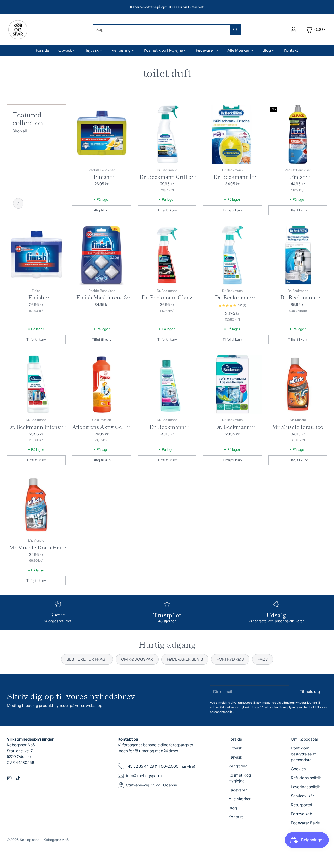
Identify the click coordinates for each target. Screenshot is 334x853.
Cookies (298, 768)
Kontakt (236, 816)
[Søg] (235, 29)
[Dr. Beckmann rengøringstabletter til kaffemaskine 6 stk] (297, 255)
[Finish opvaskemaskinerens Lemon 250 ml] (101, 134)
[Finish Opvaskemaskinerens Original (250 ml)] (36, 255)
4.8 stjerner (167, 621)
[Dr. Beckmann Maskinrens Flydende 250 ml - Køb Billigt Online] (167, 384)
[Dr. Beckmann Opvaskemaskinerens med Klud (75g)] (232, 384)
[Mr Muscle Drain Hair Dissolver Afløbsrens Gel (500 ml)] (36, 505)
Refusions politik (306, 777)
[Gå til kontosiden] (294, 30)
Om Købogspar (304, 739)
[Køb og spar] (18, 30)
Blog (233, 807)
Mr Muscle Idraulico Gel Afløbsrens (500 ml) (298, 430)
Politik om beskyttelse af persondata (303, 753)
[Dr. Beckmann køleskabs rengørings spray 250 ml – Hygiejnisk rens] (232, 255)
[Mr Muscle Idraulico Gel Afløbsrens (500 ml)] (297, 384)
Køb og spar (29, 840)
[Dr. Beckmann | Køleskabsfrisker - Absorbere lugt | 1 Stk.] (232, 134)
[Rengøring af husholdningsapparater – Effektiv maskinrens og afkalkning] (18, 203)
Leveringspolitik (305, 786)
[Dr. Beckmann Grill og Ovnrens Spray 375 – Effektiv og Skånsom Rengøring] (167, 134)
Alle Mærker (240, 798)
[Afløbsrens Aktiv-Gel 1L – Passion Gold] (101, 384)
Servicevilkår (302, 795)
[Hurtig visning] (124, 111)
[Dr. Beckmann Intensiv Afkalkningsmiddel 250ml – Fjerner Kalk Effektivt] (36, 384)
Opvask (235, 747)
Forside (235, 739)
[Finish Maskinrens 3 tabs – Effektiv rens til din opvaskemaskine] (101, 255)
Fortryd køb (301, 813)
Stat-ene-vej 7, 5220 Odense (151, 785)
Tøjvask (235, 757)
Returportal (301, 804)
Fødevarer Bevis (305, 822)
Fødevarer (238, 789)
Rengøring (238, 765)
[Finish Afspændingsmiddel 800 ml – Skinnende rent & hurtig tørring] (297, 134)
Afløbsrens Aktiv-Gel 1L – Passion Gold (101, 430)
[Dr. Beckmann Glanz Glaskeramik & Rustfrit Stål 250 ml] (167, 255)
